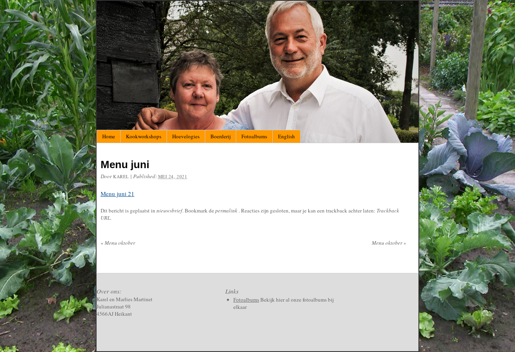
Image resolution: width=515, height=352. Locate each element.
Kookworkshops (143, 136)
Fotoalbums (254, 136)
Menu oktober (118, 242)
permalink (227, 210)
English (286, 136)
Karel (121, 176)
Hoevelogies (186, 136)
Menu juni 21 (117, 194)
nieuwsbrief (169, 210)
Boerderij (220, 136)
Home (108, 136)
